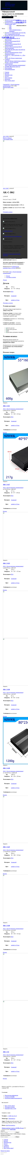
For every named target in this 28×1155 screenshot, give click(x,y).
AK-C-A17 (6, 484)
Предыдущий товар (8, 87)
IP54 (12, 291)
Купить (5, 432)
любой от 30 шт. (15, 300)
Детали (8, 276)
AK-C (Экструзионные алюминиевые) (13, 409)
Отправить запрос (8, 212)
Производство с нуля (10, 1108)
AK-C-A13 (6, 563)
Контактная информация (11, 1095)
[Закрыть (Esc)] (1, 1152)
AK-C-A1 (6, 1052)
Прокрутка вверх (5, 1150)
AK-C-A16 (6, 689)
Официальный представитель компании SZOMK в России (12, 15)
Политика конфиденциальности (13, 1098)
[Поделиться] (2, 1152)
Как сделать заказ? (10, 1105)
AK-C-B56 (6, 136)
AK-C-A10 (6, 925)
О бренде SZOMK (10, 1096)
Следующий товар (8, 139)
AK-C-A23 (6, 847)
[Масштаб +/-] (6, 1152)
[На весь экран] (4, 1152)
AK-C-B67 (6, 188)
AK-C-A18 (6, 768)
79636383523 (11, 1118)
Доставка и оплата (11, 277)
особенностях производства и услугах (11, 267)
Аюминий (13, 295)
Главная (5, 84)
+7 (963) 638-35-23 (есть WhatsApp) (12, 236)
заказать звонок (6, 8)
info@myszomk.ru (10, 1125)
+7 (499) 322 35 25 (8, 231)
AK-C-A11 (6, 406)
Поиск (17, 1132)
